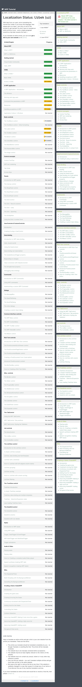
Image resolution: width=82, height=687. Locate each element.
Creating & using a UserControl (69, 159)
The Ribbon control (65, 238)
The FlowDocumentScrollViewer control (68, 253)
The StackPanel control (67, 134)
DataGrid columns (65, 393)
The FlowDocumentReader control (14, 353)
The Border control (65, 285)
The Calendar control (66, 298)
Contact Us (24, 681)
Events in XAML (64, 54)
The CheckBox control (66, 99)
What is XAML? (64, 51)
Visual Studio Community (67, 40)
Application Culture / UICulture (69, 79)
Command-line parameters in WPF (14, 101)
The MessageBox (65, 214)
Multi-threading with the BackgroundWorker (17, 578)
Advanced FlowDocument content (14, 361)
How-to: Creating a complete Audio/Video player (19, 558)
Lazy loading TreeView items (68, 382)
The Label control (65, 93)
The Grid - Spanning (66, 144)
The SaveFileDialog (65, 218)
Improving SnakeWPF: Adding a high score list (18, 621)
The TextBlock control (66, 88)
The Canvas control (65, 130)
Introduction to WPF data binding (14, 239)
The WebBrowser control (67, 291)
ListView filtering (65, 362)
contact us (11, 673)
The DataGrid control (66, 391)
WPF (5, 13)
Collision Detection (65, 477)
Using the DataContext (67, 173)
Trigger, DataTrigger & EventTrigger (15, 534)
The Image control (65, 105)
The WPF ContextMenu (67, 233)
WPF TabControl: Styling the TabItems (15, 424)
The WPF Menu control (66, 231)
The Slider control (65, 287)
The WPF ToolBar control (67, 234)
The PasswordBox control (67, 103)
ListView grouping (65, 354)
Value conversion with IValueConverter (16, 263)
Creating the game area (67, 465)
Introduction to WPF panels (68, 128)
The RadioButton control (67, 101)
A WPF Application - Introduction (14, 89)
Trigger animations (65, 415)
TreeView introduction (66, 371)
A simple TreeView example (68, 372)
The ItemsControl (65, 326)
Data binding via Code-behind (69, 175)
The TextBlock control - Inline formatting (16, 125)
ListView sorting (64, 356)
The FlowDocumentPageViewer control (16, 349)
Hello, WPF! (63, 42)
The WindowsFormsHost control (14, 393)
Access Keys (63, 120)
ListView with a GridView (67, 348)
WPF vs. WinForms (65, 31)
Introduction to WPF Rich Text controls (16, 341)
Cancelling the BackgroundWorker (14, 582)
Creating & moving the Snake (68, 467)
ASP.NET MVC (12, 13)
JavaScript (46, 13)
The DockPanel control (66, 136)
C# (31, 13)
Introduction (63, 157)
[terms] (24, 37)
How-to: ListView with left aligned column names (19, 463)
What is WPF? (64, 29)
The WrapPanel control (66, 132)
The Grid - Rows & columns (68, 140)
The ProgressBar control (67, 289)
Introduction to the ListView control (15, 448)
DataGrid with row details (67, 395)
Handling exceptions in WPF (68, 77)
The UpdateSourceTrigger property (15, 255)
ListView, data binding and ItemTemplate (16, 456)
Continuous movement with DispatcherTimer (17, 601)
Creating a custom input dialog (69, 222)
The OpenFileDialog (65, 216)
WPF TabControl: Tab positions (69, 313)
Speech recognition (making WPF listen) (16, 566)
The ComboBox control (67, 330)
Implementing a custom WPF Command (16, 286)
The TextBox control (66, 95)
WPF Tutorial (10, 9)
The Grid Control (65, 138)
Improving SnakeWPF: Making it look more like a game (20, 617)
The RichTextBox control (67, 272)
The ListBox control (65, 328)
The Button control (65, 97)
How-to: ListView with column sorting (15, 475)
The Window (63, 67)
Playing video (64, 426)
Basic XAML (63, 53)
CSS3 (35, 13)
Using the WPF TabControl (68, 311)
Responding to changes (67, 181)
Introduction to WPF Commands (14, 278)
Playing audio (64, 424)
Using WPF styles (65, 406)
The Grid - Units (64, 142)
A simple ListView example (68, 342)
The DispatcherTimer (66, 446)
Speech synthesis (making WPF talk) (15, 562)
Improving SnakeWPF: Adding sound (15, 625)
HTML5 (40, 13)
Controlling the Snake (66, 475)
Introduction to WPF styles (68, 404)
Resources (63, 75)
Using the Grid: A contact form (69, 148)
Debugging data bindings (67, 189)
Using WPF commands (66, 201)
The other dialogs (65, 220)
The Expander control (66, 302)
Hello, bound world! (65, 171)
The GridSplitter (64, 146)
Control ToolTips (65, 114)
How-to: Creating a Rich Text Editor (15, 369)
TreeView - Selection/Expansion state (15, 499)
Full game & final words (67, 490)
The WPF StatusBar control (68, 236)
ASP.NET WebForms (24, 13)
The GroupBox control (66, 297)
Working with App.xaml (67, 69)
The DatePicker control (67, 300)
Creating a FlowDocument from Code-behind (18, 357)
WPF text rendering (65, 116)
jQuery (52, 13)
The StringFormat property (68, 187)
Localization (35, 681)
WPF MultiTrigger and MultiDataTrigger (16, 538)
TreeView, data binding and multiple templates (18, 495)
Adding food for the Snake (68, 473)
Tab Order (63, 118)
